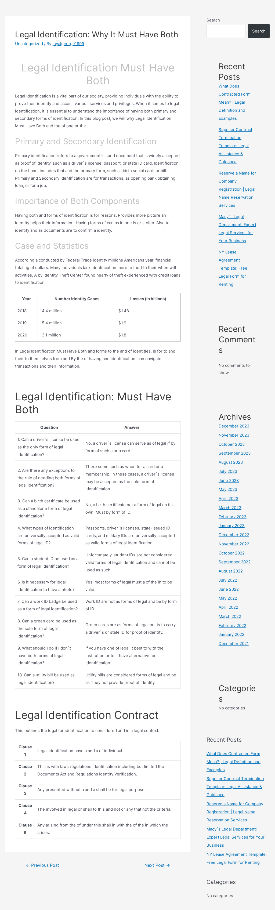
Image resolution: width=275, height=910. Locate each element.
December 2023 (234, 426)
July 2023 (228, 471)
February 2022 (232, 625)
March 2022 (230, 616)
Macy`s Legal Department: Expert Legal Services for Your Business (236, 837)
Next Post (157, 865)
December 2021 (234, 643)
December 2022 (234, 534)
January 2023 (232, 525)
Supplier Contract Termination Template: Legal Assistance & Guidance (235, 145)
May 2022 (228, 598)
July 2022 (228, 580)
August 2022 (231, 571)
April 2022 (228, 607)
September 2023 (235, 453)
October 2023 (232, 444)
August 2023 (231, 462)
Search (213, 20)
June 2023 (229, 480)
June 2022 (229, 589)
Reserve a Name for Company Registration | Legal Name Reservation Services (237, 189)
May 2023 (228, 489)
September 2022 (235, 561)
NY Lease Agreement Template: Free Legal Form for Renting (233, 268)
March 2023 (230, 507)
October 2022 (232, 553)
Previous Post (42, 865)
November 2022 (234, 543)
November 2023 (234, 435)
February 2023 (233, 516)
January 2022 (231, 634)
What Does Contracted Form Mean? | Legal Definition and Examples (235, 102)
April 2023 (228, 498)
